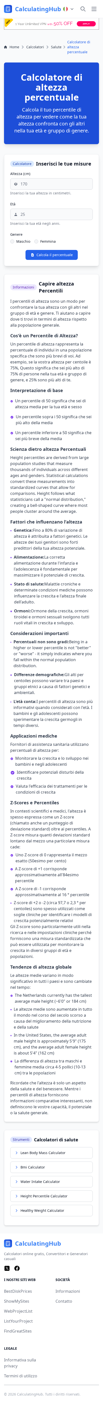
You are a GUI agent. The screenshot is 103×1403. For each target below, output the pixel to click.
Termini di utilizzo (20, 1376)
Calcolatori (35, 47)
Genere (16, 234)
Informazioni (68, 1291)
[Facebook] (17, 1268)
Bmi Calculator (32, 1167)
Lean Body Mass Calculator (43, 1152)
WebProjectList (18, 1311)
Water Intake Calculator (40, 1181)
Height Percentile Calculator (44, 1196)
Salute (56, 47)
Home (14, 47)
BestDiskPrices (18, 1291)
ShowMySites (16, 1301)
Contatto (64, 1301)
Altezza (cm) (20, 173)
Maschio (23, 241)
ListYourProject (18, 1321)
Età (13, 204)
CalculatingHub (30, 1394)
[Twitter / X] (7, 1268)
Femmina (48, 241)
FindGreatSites (18, 1331)
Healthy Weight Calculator (42, 1210)
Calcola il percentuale (54, 254)
